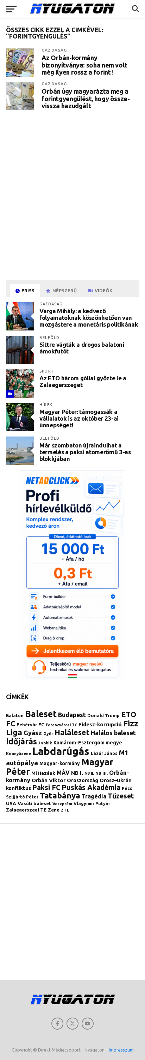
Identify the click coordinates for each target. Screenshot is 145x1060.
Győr (48, 733)
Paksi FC (46, 787)
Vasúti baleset (34, 803)
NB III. (101, 773)
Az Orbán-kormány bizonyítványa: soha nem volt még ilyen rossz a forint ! (84, 64)
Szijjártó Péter (22, 797)
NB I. (77, 773)
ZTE (65, 810)
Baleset (41, 714)
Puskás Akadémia (91, 787)
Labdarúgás (60, 751)
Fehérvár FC (30, 724)
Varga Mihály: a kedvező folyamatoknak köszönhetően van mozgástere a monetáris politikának (88, 317)
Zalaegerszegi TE (26, 810)
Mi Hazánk (43, 773)
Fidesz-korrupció (100, 724)
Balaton (15, 715)
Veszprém (62, 803)
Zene (53, 810)
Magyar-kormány (59, 763)
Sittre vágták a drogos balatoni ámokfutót (81, 348)
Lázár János (104, 753)
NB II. (89, 773)
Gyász (33, 732)
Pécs (127, 788)
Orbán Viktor (48, 780)
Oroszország (82, 780)
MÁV (63, 772)
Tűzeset (121, 796)
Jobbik (45, 742)
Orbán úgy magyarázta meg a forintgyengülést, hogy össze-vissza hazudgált (86, 98)
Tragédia (94, 796)
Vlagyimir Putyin (92, 803)
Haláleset (72, 732)
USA (11, 803)
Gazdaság (54, 50)
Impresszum (121, 1049)
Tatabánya (60, 795)
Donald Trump (103, 715)
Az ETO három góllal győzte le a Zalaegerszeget (82, 381)
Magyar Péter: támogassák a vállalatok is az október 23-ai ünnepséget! (79, 418)
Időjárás (21, 741)
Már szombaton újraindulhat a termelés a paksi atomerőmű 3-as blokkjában (85, 452)
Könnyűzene (18, 753)
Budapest (72, 714)
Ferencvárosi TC (61, 725)
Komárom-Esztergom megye (87, 742)
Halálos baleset (113, 733)
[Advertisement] (72, 201)
